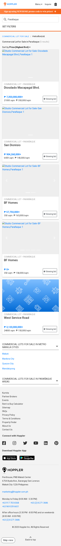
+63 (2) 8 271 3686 (39, 503)
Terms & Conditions (11, 418)
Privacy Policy (8, 415)
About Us (6, 426)
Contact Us (7, 429)
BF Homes (11, 202)
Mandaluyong (8, 368)
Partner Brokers (9, 396)
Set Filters (9, 26)
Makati (5, 354)
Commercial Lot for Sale (15, 36)
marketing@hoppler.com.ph (15, 492)
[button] (6, 180)
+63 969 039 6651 (10, 506)
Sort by (15, 47)
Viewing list (50, 99)
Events (5, 400)
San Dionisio (12, 145)
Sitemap (6, 407)
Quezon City (8, 363)
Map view (8, 540)
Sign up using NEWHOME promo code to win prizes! (28, 12)
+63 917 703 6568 (10, 503)
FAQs (4, 411)
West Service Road (16, 318)
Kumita (5, 393)
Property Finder (9, 422)
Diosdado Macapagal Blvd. (22, 87)
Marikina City (8, 359)
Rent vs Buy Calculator (12, 404)
